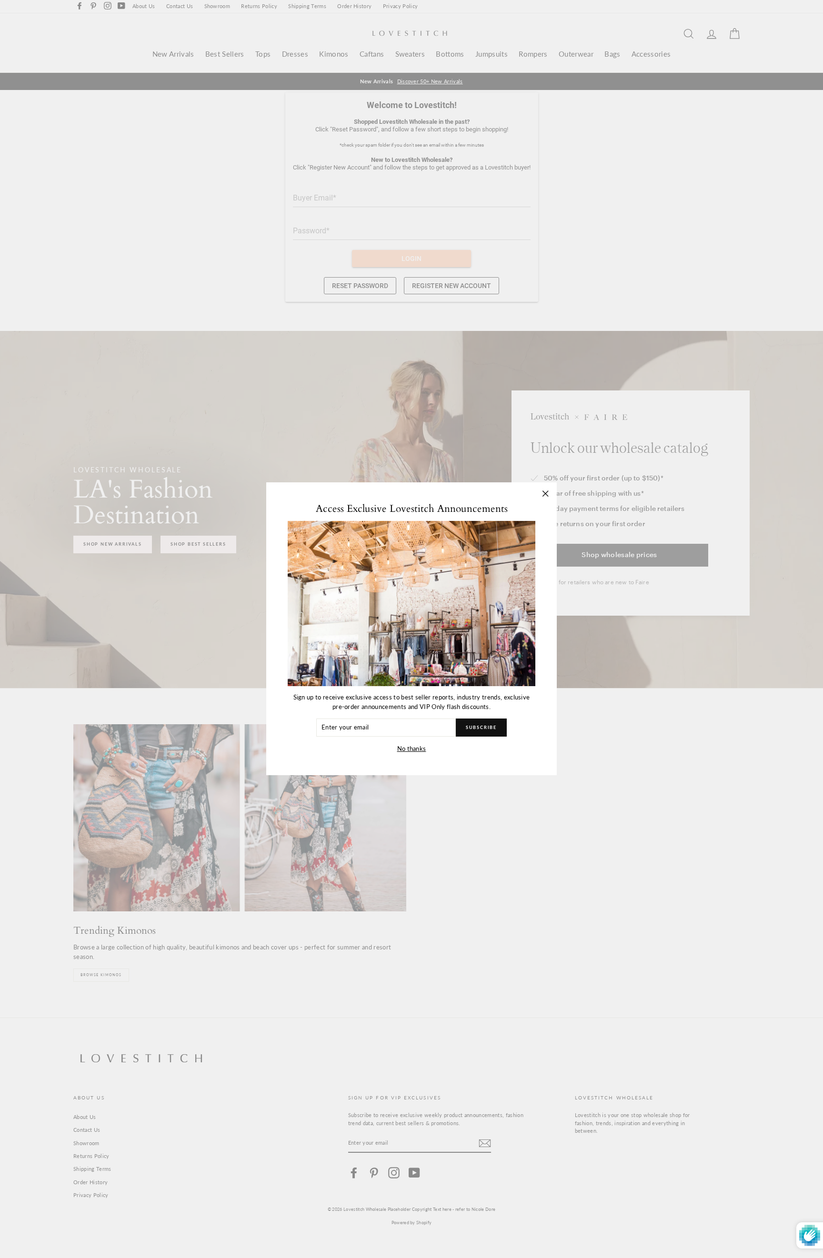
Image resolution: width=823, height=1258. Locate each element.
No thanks (411, 748)
